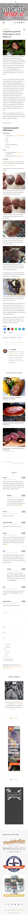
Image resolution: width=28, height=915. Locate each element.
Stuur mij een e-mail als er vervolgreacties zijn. (8, 646)
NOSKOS (13, 910)
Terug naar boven (13, 912)
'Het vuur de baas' (14, 353)
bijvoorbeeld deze (19, 156)
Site (3, 637)
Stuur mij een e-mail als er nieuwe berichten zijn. (8, 654)
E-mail (4, 632)
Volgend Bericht (19, 463)
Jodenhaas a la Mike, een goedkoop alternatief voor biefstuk (11, 398)
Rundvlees (7, 29)
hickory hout (18, 152)
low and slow (13, 337)
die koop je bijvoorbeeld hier (18, 135)
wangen (20, 337)
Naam (4, 627)
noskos (21, 342)
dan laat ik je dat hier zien (8, 165)
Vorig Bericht (8, 462)
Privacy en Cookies (19, 910)
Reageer (23, 477)
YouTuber (16, 703)
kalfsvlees (5, 337)
